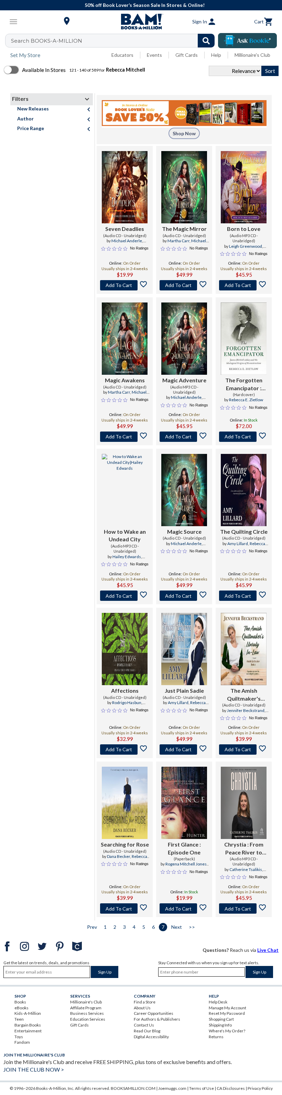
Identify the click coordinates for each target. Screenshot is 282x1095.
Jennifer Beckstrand (245, 710)
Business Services (87, 1013)
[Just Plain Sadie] (184, 649)
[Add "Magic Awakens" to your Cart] (124, 437)
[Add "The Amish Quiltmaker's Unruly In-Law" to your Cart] (243, 749)
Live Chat (268, 950)
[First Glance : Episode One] (184, 803)
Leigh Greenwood (245, 246)
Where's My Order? (227, 1030)
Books (20, 1001)
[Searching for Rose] (124, 803)
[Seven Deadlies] (124, 187)
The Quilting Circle (244, 531)
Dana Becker (118, 856)
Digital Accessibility (151, 1036)
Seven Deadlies (124, 228)
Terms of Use (201, 1088)
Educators (122, 55)
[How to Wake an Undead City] (124, 490)
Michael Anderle (126, 240)
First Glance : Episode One (184, 848)
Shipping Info (220, 1025)
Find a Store (144, 1001)
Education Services (87, 1019)
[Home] (141, 22)
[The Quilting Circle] (243, 490)
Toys (18, 1036)
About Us (142, 1007)
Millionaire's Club (252, 55)
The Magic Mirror (184, 228)
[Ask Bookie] (247, 40)
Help (216, 55)
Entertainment (28, 1030)
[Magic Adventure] (184, 338)
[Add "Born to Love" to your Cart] (243, 285)
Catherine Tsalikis (245, 869)
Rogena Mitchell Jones (186, 864)
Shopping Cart (221, 1019)
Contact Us (144, 1025)
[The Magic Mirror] (184, 187)
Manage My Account (227, 1007)
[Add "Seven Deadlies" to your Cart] (124, 285)
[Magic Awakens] (124, 338)
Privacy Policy (260, 1088)
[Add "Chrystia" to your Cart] (243, 908)
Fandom (22, 1042)
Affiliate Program (85, 1007)
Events (154, 55)
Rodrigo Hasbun (126, 702)
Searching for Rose (125, 844)
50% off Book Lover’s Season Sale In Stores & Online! (145, 5)
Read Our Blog (147, 1030)
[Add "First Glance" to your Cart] (184, 908)
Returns (216, 1036)
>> (192, 927)
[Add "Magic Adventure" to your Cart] (184, 437)
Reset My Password (227, 1013)
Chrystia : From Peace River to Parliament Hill (243, 848)
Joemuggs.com (172, 1088)
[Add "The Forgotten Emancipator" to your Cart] (243, 437)
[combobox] (114, 40)
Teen (19, 1019)
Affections (125, 690)
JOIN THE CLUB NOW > (33, 1069)
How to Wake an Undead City (125, 535)
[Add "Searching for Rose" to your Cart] (124, 908)
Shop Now (184, 133)
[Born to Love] (243, 187)
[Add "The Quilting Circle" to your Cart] (243, 596)
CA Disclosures (231, 1088)
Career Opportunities (153, 1013)
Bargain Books (27, 1025)
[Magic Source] (184, 490)
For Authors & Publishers (157, 1019)
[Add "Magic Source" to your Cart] (184, 596)
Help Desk (218, 1001)
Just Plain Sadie (184, 690)
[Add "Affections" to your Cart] (124, 749)
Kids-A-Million (27, 1013)
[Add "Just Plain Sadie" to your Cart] (184, 749)
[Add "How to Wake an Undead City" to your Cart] (124, 596)
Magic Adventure (184, 380)
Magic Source (184, 531)
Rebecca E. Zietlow (246, 399)
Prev (92, 927)
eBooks (21, 1007)
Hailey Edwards (126, 556)
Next (176, 927)
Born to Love (243, 228)
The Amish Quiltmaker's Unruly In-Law (243, 694)
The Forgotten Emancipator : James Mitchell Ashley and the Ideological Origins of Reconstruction (244, 384)
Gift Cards (186, 55)
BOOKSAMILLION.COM (133, 1088)
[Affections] (124, 649)
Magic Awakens (125, 380)
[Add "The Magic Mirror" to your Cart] (184, 285)
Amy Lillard (237, 543)
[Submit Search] (206, 40)
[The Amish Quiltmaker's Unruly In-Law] (243, 649)
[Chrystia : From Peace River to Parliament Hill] (243, 803)
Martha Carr (178, 240)
